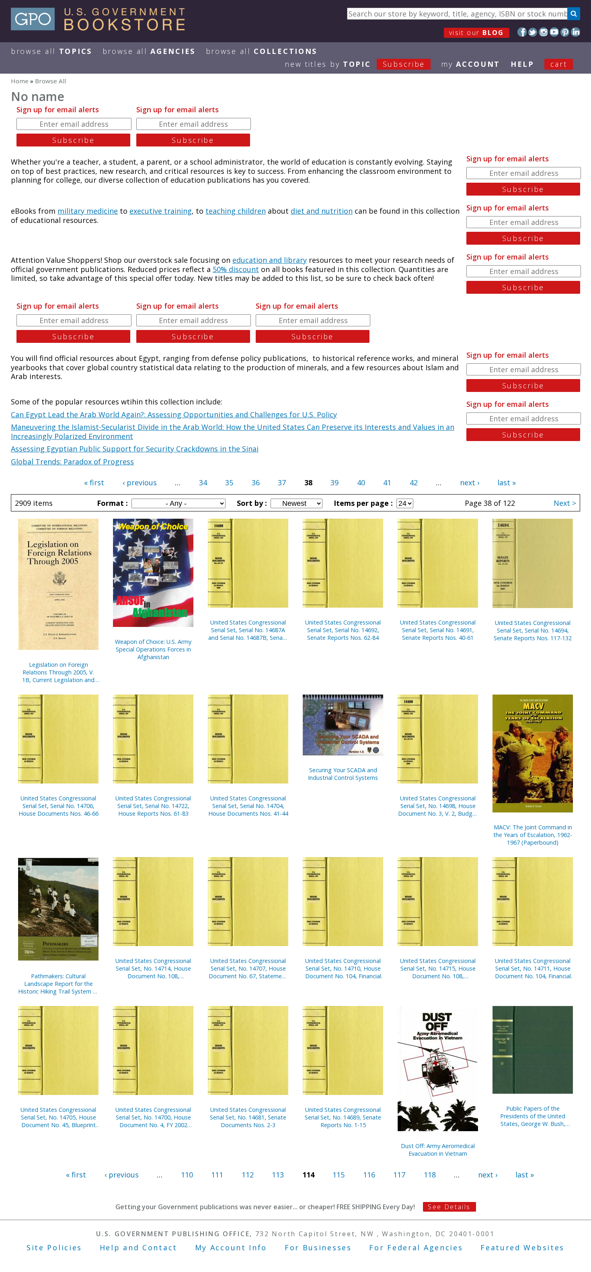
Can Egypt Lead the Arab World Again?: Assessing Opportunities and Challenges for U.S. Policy (174, 414)
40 (361, 482)
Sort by (251, 503)
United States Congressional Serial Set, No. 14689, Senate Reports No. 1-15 (343, 1117)
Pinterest (565, 32)
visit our (476, 32)
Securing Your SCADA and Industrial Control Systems (343, 773)
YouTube (554, 32)
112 (248, 1174)
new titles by (355, 64)
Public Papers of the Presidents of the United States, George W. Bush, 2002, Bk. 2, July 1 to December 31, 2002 (532, 1116)
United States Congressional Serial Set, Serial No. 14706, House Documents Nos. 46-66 (58, 805)
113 (278, 1174)
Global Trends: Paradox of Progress (72, 461)
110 (187, 1174)
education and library (269, 260)
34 (203, 482)
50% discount (236, 269)
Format (111, 503)
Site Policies (54, 1247)
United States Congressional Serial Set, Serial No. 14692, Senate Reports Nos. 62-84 (343, 629)
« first (94, 482)
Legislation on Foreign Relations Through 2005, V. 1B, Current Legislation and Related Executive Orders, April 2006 (58, 672)
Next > (565, 503)
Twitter (533, 32)
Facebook (522, 32)
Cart (558, 64)
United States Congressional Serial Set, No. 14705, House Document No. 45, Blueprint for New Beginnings (58, 1117)
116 (369, 1174)
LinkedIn (575, 32)
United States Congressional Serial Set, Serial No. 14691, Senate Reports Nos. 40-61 (438, 629)
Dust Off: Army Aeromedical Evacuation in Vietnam (438, 1149)
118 (430, 1174)
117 (399, 1174)
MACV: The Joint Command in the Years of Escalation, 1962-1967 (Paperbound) (532, 834)
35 (229, 482)
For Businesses (318, 1247)
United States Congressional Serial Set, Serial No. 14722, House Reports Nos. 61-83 (153, 805)
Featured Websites (522, 1247)
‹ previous (140, 482)
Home (20, 81)
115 (338, 1174)
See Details (449, 1206)
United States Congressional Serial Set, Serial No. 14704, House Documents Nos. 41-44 (248, 805)
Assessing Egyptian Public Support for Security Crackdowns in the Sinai (135, 449)
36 (256, 482)
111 (217, 1174)
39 (334, 482)
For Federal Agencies (416, 1247)
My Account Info (231, 1247)
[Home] (101, 28)
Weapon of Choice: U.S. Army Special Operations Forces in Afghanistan (153, 649)
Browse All (51, 51)
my (470, 64)
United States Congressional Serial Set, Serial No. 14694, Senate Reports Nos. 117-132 (533, 630)
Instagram (543, 32)
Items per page (362, 503)
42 (414, 482)
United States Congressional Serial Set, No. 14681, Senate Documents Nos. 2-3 (248, 1117)
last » (506, 482)
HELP (522, 64)
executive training (160, 211)
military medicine (87, 211)
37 (282, 482)
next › (469, 482)
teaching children (235, 211)
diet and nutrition (322, 211)
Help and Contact (138, 1247)
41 (387, 482)
